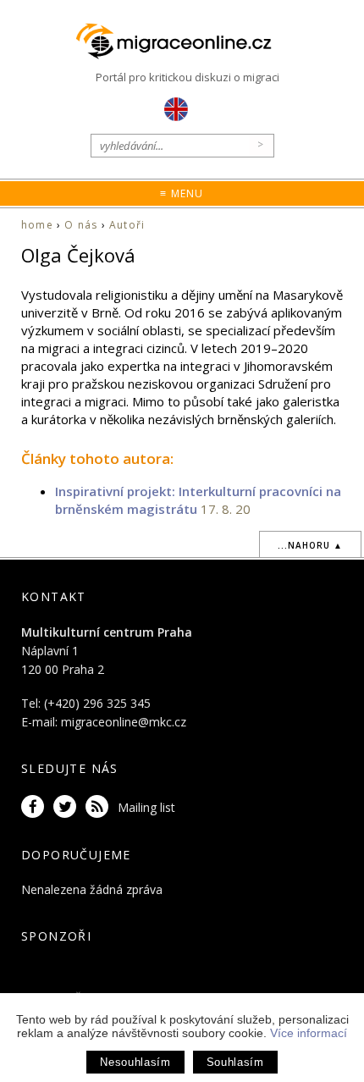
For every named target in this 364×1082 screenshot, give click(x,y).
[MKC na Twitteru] (67, 807)
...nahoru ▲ (310, 545)
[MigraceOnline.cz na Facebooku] (35, 807)
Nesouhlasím (135, 1062)
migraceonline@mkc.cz (123, 722)
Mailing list (146, 807)
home (37, 225)
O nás (80, 225)
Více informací (308, 1033)
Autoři (127, 225)
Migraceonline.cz (182, 41)
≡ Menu (181, 193)
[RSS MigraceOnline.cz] (99, 807)
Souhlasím (235, 1062)
